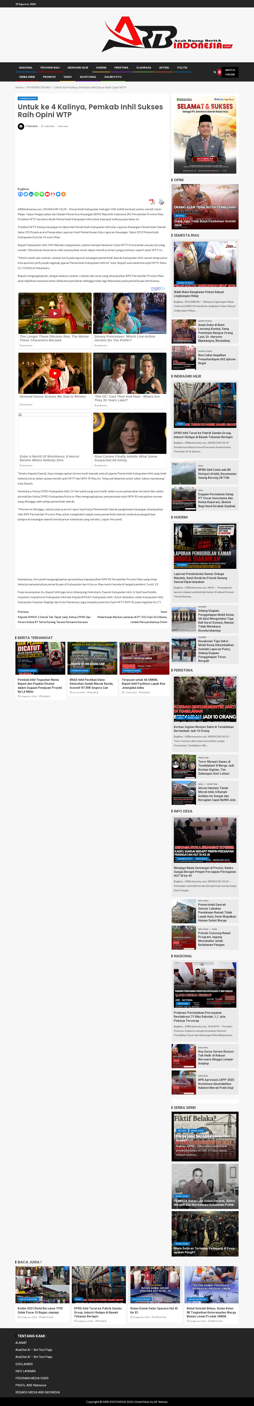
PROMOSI (49, 77)
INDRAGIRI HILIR (78, 67)
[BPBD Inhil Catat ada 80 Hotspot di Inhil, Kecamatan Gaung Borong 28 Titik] (184, 472)
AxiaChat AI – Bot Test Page (33, 1350)
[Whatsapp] (36, 194)
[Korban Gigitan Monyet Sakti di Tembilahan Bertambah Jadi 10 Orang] (205, 699)
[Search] (215, 72)
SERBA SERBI (27, 77)
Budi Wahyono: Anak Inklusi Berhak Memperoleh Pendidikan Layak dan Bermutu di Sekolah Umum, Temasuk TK (205, 221)
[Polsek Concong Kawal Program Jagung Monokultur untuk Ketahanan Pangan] (184, 938)
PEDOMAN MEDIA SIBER (32, 1378)
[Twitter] (25, 194)
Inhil (180, 424)
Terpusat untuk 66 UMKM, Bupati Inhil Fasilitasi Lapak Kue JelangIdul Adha (143, 684)
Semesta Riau (185, 283)
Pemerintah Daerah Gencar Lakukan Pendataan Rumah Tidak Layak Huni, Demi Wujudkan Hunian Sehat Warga (217, 912)
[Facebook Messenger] (58, 194)
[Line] (42, 194)
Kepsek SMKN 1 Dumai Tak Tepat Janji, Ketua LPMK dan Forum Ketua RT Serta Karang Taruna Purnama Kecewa (54, 616)
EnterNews (142, 1401)
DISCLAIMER (24, 1364)
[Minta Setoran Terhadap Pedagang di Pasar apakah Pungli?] (205, 1234)
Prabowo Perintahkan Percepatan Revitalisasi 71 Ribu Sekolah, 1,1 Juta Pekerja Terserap (199, 1017)
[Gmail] (52, 194)
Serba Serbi (197, 1130)
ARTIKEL (164, 67)
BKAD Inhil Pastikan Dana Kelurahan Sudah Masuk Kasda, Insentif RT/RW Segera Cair (91, 684)
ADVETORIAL (88, 77)
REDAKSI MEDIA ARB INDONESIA (37, 1392)
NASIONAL (26, 67)
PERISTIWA (121, 67)
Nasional (183, 1003)
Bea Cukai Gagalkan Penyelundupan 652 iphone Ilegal (217, 359)
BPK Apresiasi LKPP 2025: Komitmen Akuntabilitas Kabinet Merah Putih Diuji (216, 1084)
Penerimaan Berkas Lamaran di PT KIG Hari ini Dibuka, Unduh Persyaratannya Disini (132, 616)
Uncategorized (28, 1299)
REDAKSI (33, 126)
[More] (63, 194)
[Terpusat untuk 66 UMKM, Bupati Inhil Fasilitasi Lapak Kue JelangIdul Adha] (144, 658)
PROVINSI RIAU (50, 67)
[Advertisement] (92, 160)
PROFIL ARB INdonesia (30, 1385)
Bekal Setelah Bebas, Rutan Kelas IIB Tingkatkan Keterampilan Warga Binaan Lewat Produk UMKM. (211, 1312)
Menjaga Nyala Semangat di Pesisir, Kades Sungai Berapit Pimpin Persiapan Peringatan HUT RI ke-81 (205, 872)
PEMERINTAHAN (28, 98)
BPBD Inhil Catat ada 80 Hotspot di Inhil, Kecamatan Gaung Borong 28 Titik (217, 473)
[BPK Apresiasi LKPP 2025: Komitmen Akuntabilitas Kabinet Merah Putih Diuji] (184, 1082)
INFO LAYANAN (25, 1371)
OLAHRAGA (143, 67)
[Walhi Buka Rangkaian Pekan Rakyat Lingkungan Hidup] (205, 264)
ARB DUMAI (47, 1317)
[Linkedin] (31, 194)
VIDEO (68, 77)
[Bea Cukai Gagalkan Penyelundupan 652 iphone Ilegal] (184, 358)
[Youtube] (47, 194)
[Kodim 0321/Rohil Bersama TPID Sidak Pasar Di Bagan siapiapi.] (42, 1284)
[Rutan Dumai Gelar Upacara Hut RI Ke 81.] (155, 1284)
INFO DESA (201, 859)
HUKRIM (101, 67)
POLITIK (182, 67)
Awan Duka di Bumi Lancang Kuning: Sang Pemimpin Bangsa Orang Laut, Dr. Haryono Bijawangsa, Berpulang (215, 332)
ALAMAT (21, 1343)
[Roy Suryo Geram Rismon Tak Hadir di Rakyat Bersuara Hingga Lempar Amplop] (184, 1056)
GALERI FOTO (113, 77)
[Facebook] (20, 194)
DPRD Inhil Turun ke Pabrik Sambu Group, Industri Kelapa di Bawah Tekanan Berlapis (98, 1312)
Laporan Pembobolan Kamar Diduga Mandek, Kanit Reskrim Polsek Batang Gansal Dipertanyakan (200, 578)
